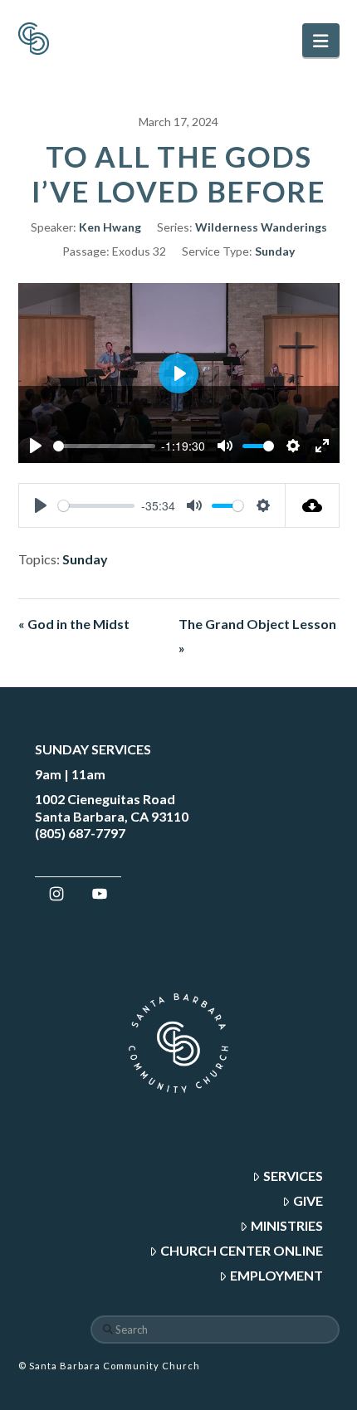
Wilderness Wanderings (261, 227)
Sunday (275, 251)
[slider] (104, 446)
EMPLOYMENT (276, 1275)
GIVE (308, 1200)
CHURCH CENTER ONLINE (241, 1250)
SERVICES (293, 1175)
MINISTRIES (287, 1225)
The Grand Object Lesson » (257, 636)
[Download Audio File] (313, 505)
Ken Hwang (110, 227)
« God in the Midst (74, 624)
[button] (320, 40)
